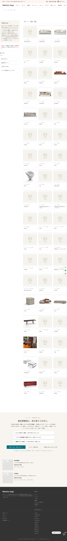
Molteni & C (37, 527)
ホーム (5, 10)
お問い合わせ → (4, 59)
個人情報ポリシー (6, 520)
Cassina (36, 513)
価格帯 (28, 5)
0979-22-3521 (18, 478)
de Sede (36, 516)
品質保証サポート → (5, 62)
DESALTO (36, 524)
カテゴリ (23, 5)
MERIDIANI (36, 526)
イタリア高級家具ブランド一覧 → (8, 70)
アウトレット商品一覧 (39, 502)
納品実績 (60, 5)
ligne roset (37, 518)
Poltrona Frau (37, 520)
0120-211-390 (52, 1)
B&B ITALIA (37, 529)
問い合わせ (5, 518)
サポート (41, 5)
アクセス (47, 5)
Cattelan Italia (37, 514)
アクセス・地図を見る (33, 447)
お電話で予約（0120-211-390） (51, 447)
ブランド (18, 5)
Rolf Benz (36, 533)
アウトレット (34, 5)
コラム (64, 5)
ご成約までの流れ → (5, 66)
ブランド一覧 (9, 10)
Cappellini (36, 522)
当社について (53, 5)
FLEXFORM (37, 531)
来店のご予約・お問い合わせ (16, 447)
